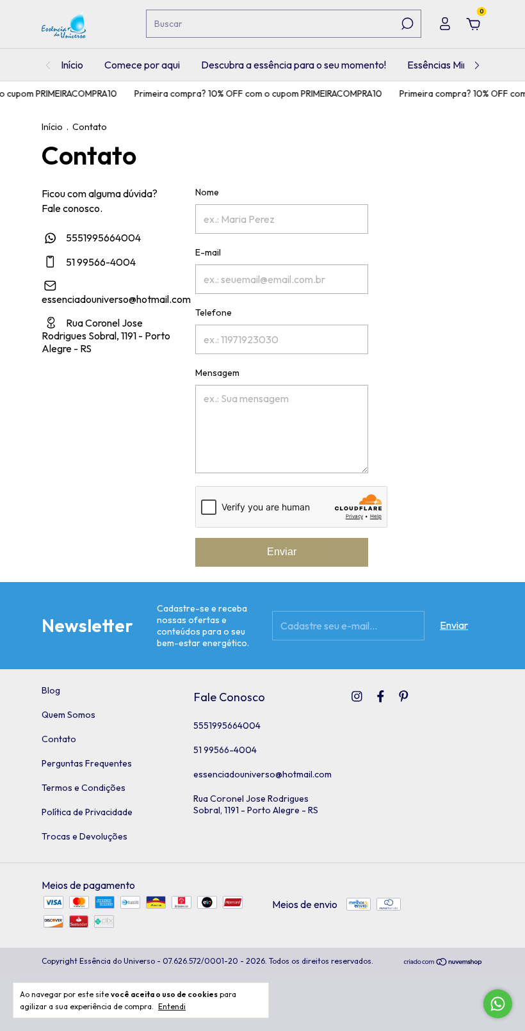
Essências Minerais (448, 64)
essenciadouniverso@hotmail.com (116, 299)
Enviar (281, 551)
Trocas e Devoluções (84, 836)
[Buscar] (406, 24)
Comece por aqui (142, 64)
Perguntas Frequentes (87, 763)
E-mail (208, 252)
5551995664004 (102, 237)
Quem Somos (68, 714)
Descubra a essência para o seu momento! (293, 64)
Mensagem (217, 372)
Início (72, 64)
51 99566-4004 (100, 262)
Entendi (172, 1006)
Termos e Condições (83, 787)
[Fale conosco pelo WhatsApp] (497, 1003)
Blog (51, 690)
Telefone (213, 312)
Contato (59, 739)
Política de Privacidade (87, 812)
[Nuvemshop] (443, 962)
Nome (207, 192)
